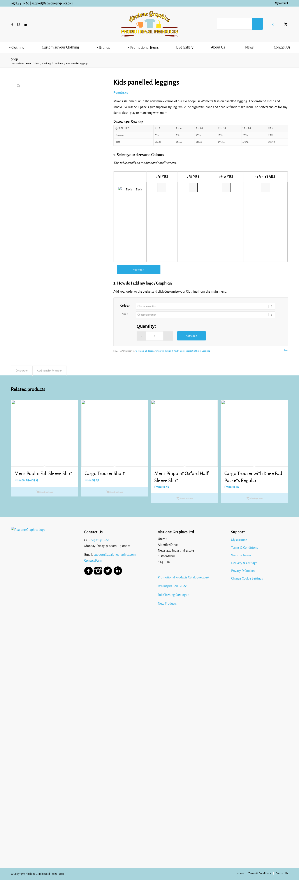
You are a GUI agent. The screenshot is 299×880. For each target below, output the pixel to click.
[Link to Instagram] (19, 24)
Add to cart (138, 269)
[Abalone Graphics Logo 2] (149, 24)
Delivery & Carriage (244, 563)
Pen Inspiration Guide (172, 586)
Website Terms (241, 555)
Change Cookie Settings (247, 578)
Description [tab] (22, 370)
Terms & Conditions (244, 547)
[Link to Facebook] (12, 24)
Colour (125, 305)
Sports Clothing (193, 351)
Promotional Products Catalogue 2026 (183, 577)
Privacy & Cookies (243, 571)
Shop (14, 59)
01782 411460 (20, 3)
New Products (167, 603)
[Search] (257, 24)
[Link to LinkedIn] (25, 24)
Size (125, 314)
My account (281, 3)
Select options (46, 492)
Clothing (139, 351)
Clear (285, 350)
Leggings (206, 351)
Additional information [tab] (49, 370)
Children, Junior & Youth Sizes (170, 351)
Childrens (149, 351)
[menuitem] (280, 3)
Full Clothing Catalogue (173, 595)
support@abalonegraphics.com (53, 3)
